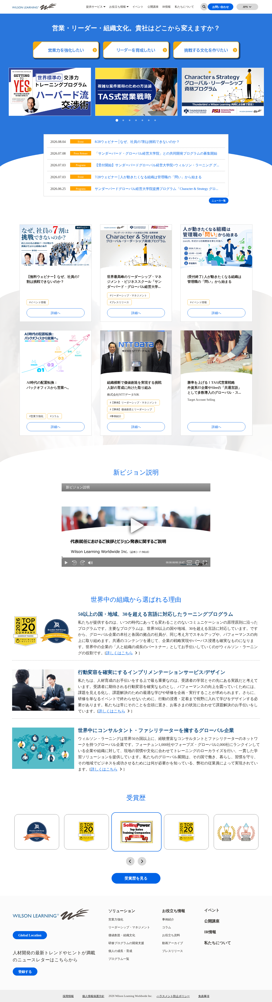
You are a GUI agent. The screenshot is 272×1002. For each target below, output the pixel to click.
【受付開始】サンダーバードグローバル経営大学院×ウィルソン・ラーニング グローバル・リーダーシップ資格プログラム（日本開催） (157, 166)
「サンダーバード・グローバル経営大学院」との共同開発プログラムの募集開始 (156, 153)
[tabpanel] (50, 92)
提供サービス (94, 8)
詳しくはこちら (119, 653)
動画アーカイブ (172, 943)
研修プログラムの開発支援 (126, 943)
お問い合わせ (220, 8)
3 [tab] (130, 121)
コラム (166, 927)
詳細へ (55, 312)
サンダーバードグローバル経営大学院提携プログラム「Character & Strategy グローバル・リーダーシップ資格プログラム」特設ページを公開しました (157, 189)
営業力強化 (115, 919)
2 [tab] (123, 121)
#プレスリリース (119, 302)
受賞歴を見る (136, 878)
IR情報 (166, 8)
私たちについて (184, 8)
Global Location (29, 935)
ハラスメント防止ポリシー (173, 996)
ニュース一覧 (219, 201)
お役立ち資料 (171, 935)
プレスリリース (172, 950)
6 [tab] (149, 121)
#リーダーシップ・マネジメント (128, 295)
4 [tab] (136, 121)
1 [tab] (117, 121)
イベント (137, 8)
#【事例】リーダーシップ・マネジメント (133, 402)
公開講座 (153, 8)
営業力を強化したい (66, 50)
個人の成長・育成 (120, 950)
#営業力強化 (36, 416)
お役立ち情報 (117, 8)
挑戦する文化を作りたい (206, 50)
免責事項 (203, 996)
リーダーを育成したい (136, 50)
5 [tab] (142, 121)
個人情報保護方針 (93, 996)
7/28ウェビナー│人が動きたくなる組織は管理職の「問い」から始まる (148, 176)
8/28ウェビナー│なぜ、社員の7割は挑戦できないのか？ (137, 141)
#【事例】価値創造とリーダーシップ (131, 409)
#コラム (54, 416)
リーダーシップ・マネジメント (129, 927)
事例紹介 (168, 919)
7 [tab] (155, 121)
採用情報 (68, 996)
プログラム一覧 (118, 958)
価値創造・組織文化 (121, 935)
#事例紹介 (115, 416)
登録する (25, 971)
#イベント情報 (37, 302)
